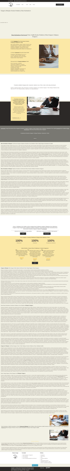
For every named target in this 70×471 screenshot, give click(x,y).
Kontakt (34, 4)
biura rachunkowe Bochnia (35, 448)
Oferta (22, 4)
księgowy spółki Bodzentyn (50, 448)
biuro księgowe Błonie (63, 447)
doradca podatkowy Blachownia (26, 447)
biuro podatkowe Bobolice (8, 448)
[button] (23, 4)
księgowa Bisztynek (12, 447)
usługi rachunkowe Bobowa (22, 448)
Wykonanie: (42, 467)
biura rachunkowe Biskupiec (17, 449)
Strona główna (18, 4)
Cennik (27, 4)
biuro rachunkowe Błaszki (39, 447)
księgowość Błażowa (51, 447)
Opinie (30, 4)
